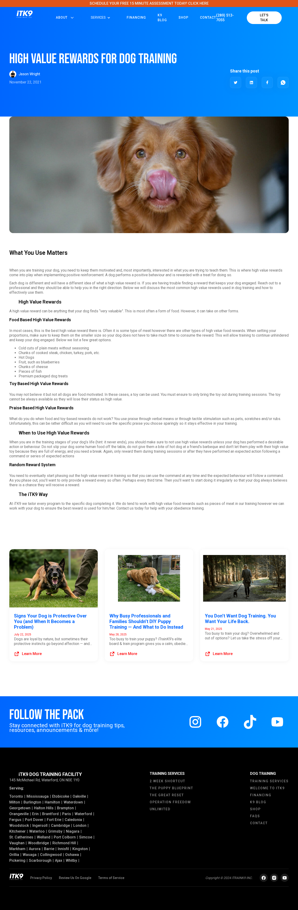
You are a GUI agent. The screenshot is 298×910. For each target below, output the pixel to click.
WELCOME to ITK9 (267, 788)
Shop (183, 17)
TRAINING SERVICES (269, 781)
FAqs (255, 816)
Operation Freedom (170, 802)
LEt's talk (264, 17)
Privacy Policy (41, 878)
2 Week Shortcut (167, 781)
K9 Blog (162, 17)
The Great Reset (167, 795)
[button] (65, 17)
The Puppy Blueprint (171, 788)
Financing (260, 795)
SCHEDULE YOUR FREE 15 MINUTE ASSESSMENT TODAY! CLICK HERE (149, 3)
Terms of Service (111, 878)
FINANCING (136, 17)
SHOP (255, 809)
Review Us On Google (75, 878)
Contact (208, 17)
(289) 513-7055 (225, 17)
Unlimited (160, 809)
